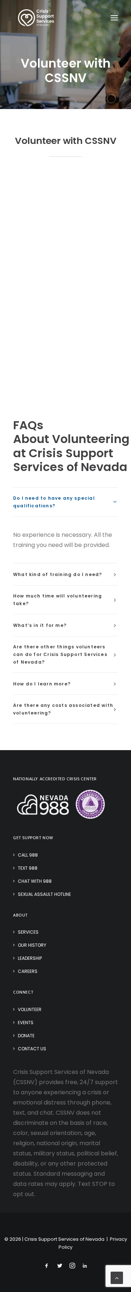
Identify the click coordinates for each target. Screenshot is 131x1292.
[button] (114, 18)
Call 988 (28, 855)
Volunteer (29, 1009)
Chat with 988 (35, 881)
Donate (26, 1036)
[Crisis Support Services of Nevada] (36, 17)
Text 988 (27, 868)
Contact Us (32, 1049)
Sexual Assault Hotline (44, 894)
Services (28, 932)
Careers (27, 971)
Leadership (30, 958)
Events (25, 1022)
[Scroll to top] (117, 1277)
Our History (32, 945)
